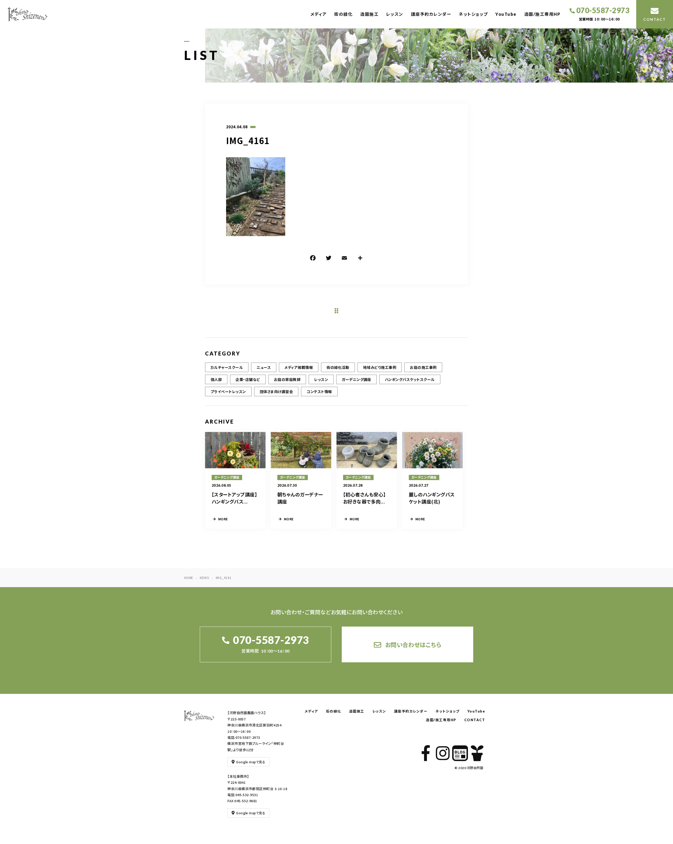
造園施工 (369, 14)
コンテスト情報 (319, 391)
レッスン (394, 14)
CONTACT (474, 720)
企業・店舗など (248, 379)
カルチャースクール (227, 367)
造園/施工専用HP (542, 14)
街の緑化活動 (338, 367)
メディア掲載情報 (298, 367)
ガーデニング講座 (356, 379)
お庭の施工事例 (423, 367)
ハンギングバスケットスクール (410, 379)
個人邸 (216, 379)
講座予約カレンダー (431, 14)
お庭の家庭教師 (287, 379)
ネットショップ (473, 14)
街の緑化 (343, 14)
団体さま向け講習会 (276, 391)
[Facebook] (313, 258)
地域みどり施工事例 (379, 367)
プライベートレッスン (228, 391)
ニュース (264, 367)
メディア (318, 14)
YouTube (506, 14)
